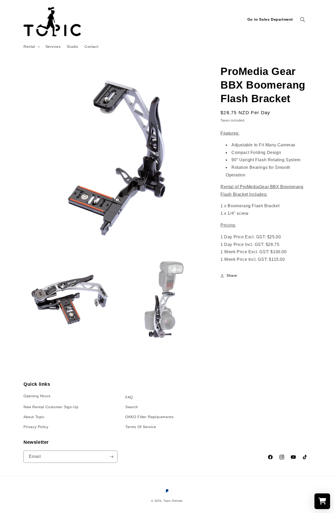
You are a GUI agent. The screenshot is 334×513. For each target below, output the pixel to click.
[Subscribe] (111, 457)
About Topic (34, 417)
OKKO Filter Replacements (149, 417)
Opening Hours (37, 396)
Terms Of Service (140, 427)
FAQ (129, 397)
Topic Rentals (173, 500)
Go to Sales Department (270, 19)
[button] (31, 46)
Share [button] (231, 275)
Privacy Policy (35, 427)
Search (131, 407)
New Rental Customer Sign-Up (50, 407)
